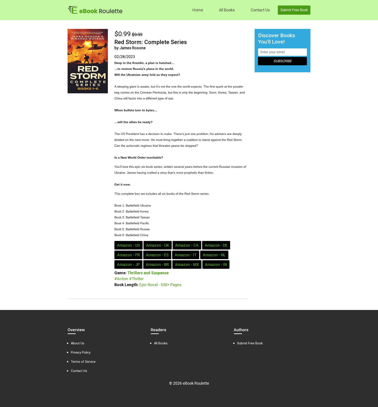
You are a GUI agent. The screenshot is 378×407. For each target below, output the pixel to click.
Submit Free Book (294, 10)
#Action (121, 278)
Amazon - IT (186, 255)
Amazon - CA (187, 245)
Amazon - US (128, 245)
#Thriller (136, 278)
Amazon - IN (216, 264)
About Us (77, 343)
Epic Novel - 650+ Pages (160, 284)
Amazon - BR (157, 264)
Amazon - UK (157, 245)
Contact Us (260, 10)
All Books (227, 10)
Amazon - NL (214, 255)
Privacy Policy (81, 352)
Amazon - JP (128, 264)
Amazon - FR (128, 255)
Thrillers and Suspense (148, 273)
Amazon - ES (157, 255)
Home (197, 10)
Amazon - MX (187, 264)
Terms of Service (83, 362)
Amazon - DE (216, 245)
